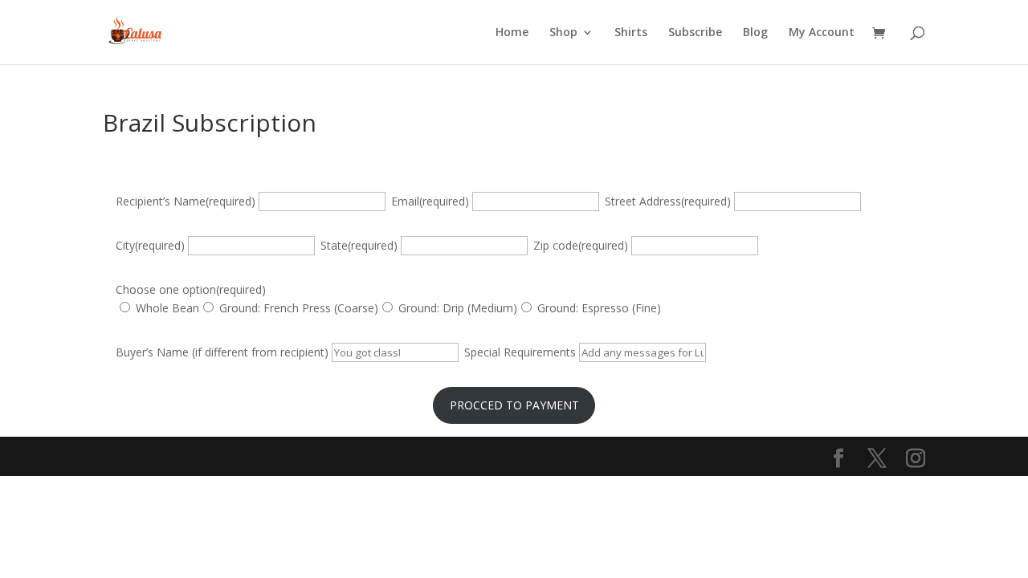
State (359, 245)
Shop (563, 32)
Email (430, 201)
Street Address (668, 201)
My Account (822, 32)
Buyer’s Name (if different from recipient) (222, 352)
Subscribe (695, 32)
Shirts (630, 32)
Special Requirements (520, 352)
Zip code (580, 245)
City (150, 245)
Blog (755, 32)
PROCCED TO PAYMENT (514, 405)
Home (512, 32)
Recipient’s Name (185, 201)
